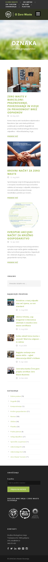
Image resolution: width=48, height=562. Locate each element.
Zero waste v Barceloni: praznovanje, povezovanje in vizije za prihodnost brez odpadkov (23, 104)
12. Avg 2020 (14, 177)
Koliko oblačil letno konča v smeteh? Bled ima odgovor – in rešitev (28, 339)
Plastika (26, 7)
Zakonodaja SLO (16, 452)
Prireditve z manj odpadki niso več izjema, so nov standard (27, 303)
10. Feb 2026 (23, 378)
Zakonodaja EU (16, 447)
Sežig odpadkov (16, 437)
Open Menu (38, 13)
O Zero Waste (12, 2)
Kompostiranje (15, 406)
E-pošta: (10, 479)
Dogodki (13, 401)
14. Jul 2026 (23, 345)
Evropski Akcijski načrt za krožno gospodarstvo (20, 235)
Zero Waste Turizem (18, 457)
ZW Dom (25, 4)
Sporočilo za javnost (18, 442)
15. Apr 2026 (23, 362)
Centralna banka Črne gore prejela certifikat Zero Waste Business (27, 372)
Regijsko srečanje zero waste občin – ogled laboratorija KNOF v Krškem (28, 355)
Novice (13, 416)
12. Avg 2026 (23, 310)
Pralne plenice (15, 431)
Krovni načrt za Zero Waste (23, 172)
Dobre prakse (15, 396)
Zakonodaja (11, 7)
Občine (13, 421)
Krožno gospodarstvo (18, 411)
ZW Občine (27, 2)
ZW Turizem (11, 4)
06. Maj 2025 (14, 116)
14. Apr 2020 (14, 242)
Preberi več (12, 136)
